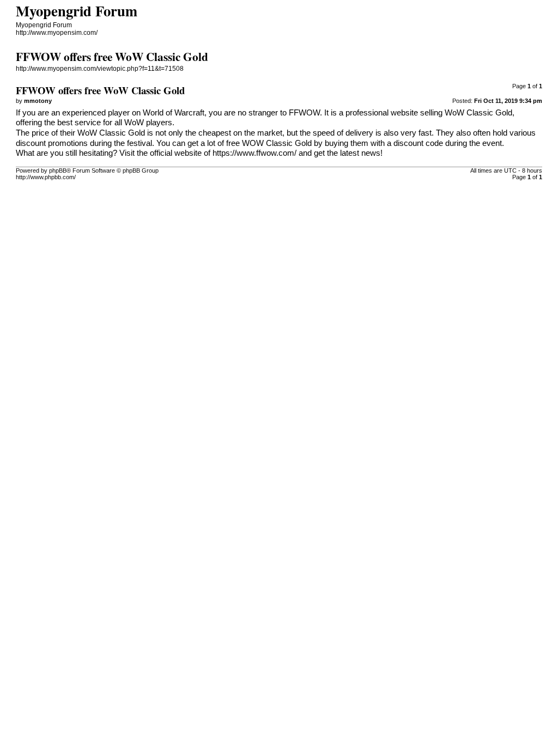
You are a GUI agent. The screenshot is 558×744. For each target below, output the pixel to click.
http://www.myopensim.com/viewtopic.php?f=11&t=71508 (100, 68)
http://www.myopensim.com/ (57, 32)
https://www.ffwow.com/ (254, 153)
